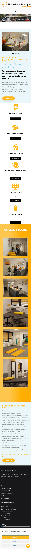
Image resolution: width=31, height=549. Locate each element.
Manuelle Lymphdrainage (7, 493)
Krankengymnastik (6, 490)
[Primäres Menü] (15, 11)
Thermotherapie (5, 498)
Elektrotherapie (5, 495)
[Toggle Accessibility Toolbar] (28, 546)
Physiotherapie (5, 485)
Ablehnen (15, 541)
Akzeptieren (15, 537)
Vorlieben (15, 545)
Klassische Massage (6, 488)
